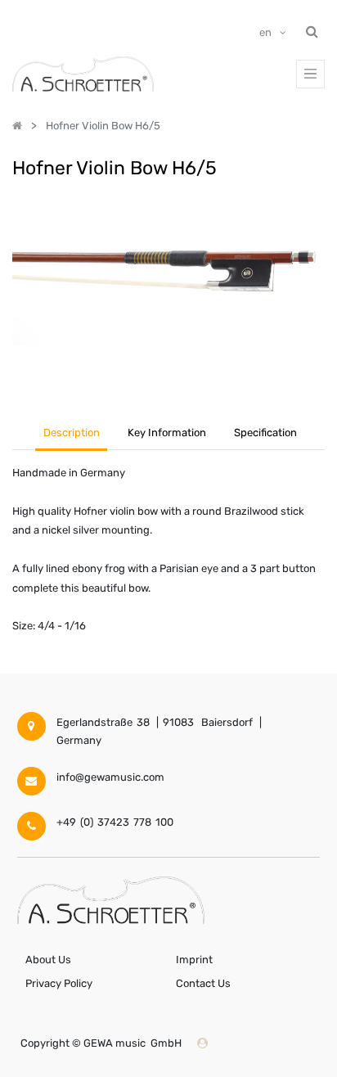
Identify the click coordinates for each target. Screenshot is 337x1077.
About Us (48, 959)
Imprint (194, 959)
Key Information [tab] (167, 432)
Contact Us (203, 983)
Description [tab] (71, 432)
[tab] (266, 434)
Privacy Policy (58, 983)
